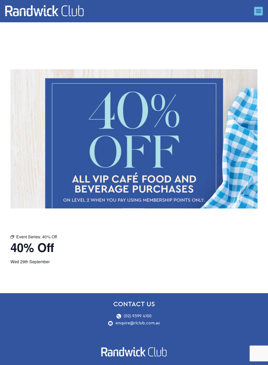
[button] (258, 11)
